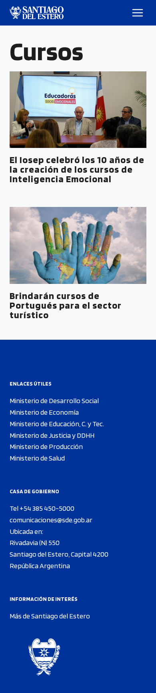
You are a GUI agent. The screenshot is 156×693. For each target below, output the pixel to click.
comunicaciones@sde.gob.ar (51, 520)
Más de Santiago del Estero (50, 616)
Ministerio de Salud (37, 458)
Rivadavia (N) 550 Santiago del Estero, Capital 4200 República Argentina (59, 554)
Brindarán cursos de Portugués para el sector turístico (66, 305)
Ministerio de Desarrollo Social (54, 400)
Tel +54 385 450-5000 (42, 508)
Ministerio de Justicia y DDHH (52, 435)
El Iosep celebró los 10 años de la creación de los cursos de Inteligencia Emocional (77, 169)
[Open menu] (137, 12)
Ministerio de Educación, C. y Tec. (57, 423)
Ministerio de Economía (44, 412)
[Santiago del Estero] (37, 12)
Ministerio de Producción (46, 446)
